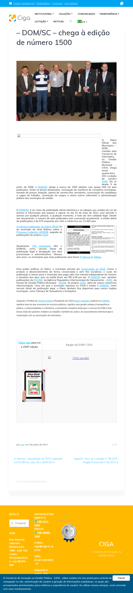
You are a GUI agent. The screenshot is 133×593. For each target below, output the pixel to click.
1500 (104, 181)
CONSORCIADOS (86, 13)
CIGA (45, 235)
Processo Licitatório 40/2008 (32, 232)
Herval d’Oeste (45, 301)
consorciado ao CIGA (93, 269)
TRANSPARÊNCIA (43, 3)
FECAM (38, 280)
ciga (22, 444)
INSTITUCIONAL (43, 13)
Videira (97, 257)
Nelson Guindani (81, 301)
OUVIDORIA (57, 3)
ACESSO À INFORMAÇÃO (24, 3)
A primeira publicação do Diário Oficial (37, 226)
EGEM (62, 282)
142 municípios (41, 246)
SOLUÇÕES (64, 13)
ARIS (109, 280)
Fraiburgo (85, 257)
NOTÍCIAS (58, 21)
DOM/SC (43, 187)
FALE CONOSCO (71, 3)
